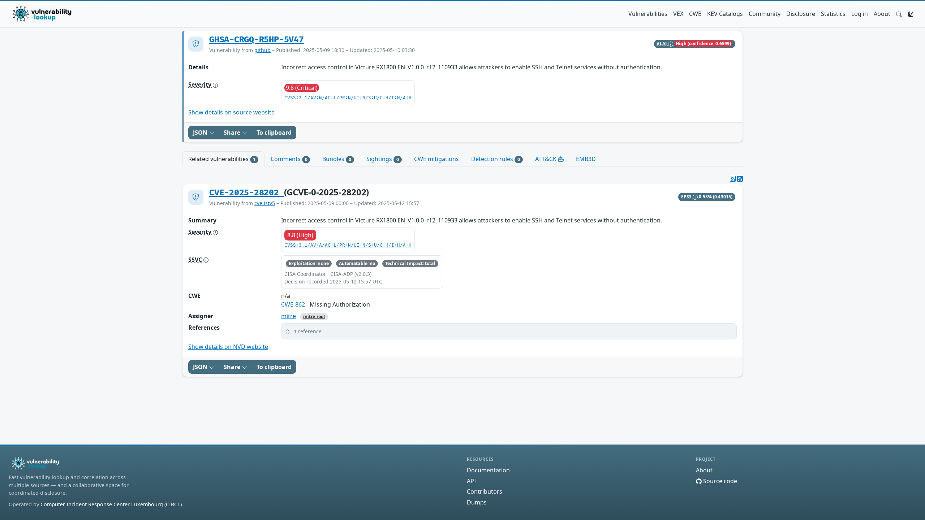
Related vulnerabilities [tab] (221, 159)
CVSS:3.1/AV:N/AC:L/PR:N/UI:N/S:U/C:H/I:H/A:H (348, 98)
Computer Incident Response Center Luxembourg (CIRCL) (111, 504)
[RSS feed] (740, 179)
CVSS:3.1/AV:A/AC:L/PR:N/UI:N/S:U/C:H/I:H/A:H (348, 245)
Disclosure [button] (800, 14)
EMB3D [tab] (586, 159)
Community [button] (764, 14)
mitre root (314, 316)
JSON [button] (201, 132)
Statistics (833, 14)
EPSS (687, 197)
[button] (899, 13)
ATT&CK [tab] (546, 159)
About (882, 14)
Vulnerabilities (647, 14)
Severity (200, 84)
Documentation (488, 470)
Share (233, 132)
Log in (859, 14)
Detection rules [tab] (495, 159)
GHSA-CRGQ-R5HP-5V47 (256, 40)
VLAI (662, 43)
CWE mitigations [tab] (436, 159)
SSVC (195, 260)
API (471, 481)
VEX (678, 14)
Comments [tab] (289, 159)
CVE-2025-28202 (246, 193)
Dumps (477, 502)
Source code (719, 481)
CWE (695, 14)
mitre (288, 316)
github (262, 50)
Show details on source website (231, 112)
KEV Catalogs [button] (725, 14)
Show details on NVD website (228, 347)
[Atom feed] (733, 179)
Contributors (484, 491)
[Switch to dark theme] (910, 13)
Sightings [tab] (382, 159)
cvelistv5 (264, 203)
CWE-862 (293, 304)
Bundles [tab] (336, 159)
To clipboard (274, 132)
